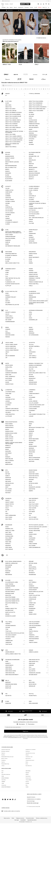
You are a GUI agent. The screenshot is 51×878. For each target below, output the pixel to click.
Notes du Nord (39, 483)
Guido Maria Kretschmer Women (39, 303)
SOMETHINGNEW (39, 587)
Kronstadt (39, 378)
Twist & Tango (39, 642)
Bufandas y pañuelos (5, 751)
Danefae (15, 240)
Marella (15, 445)
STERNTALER (39, 599)
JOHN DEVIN (39, 352)
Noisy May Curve (39, 474)
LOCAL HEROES (39, 401)
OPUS (39, 513)
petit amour (15, 549)
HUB (39, 316)
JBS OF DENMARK (15, 355)
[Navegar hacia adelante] (46, 7)
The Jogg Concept (15, 635)
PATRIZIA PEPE (15, 536)
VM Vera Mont (39, 674)
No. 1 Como (15, 489)
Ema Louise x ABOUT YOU (15, 263)
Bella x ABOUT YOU (15, 167)
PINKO (39, 536)
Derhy (39, 231)
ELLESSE (15, 259)
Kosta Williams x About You (39, 372)
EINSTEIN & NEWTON (15, 253)
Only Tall (39, 509)
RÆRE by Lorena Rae (15, 563)
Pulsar (13, 818)
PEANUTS (15, 543)
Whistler (15, 686)
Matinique (15, 453)
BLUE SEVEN (15, 180)
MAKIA (15, 429)
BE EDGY (15, 160)
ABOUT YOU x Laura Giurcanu (15, 140)
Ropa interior (28, 758)
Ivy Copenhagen (39, 335)
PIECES (39, 532)
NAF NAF (15, 474)
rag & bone (15, 565)
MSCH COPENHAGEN (39, 457)
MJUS (39, 437)
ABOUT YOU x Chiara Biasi (15, 122)
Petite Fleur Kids (39, 528)
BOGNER (39, 154)
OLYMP (15, 509)
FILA (15, 276)
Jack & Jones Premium (15, 350)
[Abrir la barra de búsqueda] (48, 7)
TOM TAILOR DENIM (39, 621)
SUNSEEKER (39, 608)
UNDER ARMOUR (15, 652)
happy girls (15, 316)
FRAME (39, 268)
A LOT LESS (15, 101)
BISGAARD (15, 173)
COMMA (39, 206)
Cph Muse (39, 215)
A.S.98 (15, 103)
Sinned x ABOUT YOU (15, 608)
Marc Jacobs (15, 437)
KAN (15, 369)
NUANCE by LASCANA (39, 487)
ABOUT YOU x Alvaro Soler (15, 116)
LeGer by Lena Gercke (15, 408)
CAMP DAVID (15, 192)
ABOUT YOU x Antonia (15, 118)
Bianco (15, 171)
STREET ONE (39, 602)
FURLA (39, 285)
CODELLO (39, 197)
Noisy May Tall (39, 477)
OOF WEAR (39, 511)
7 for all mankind (39, 93)
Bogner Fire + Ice (39, 156)
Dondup (39, 237)
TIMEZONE (15, 642)
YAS (15, 693)
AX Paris (39, 144)
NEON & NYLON (15, 483)
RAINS (15, 569)
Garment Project (15, 297)
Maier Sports (15, 427)
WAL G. (15, 680)
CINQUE (15, 218)
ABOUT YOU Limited (15, 110)
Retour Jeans (39, 563)
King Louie (39, 371)
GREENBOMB (39, 297)
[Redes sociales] (2, 799)
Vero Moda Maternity (15, 674)
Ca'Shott (15, 186)
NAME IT (15, 475)
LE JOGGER (15, 403)
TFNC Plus (15, 631)
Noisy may (39, 472)
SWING (39, 612)
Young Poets (39, 695)
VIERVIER (39, 665)
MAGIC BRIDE (15, 423)
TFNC (15, 629)
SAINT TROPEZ (15, 584)
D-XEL (15, 229)
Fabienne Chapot (15, 268)
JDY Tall (39, 344)
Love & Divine (39, 408)
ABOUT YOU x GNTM (15, 129)
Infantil (11, 3)
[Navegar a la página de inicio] (8, 794)
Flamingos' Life (15, 282)
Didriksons (39, 233)
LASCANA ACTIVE (15, 399)
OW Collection (39, 519)
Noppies (39, 479)
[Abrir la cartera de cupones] (38, 4)
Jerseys (2, 765)
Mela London (15, 460)
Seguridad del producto (32, 820)
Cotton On (39, 210)
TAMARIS (3, 781)
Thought (15, 638)
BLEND (15, 175)
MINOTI (39, 433)
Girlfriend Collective (15, 304)
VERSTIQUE (39, 663)
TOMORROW (39, 627)
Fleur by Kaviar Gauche (15, 283)
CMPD (39, 194)
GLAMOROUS (39, 291)
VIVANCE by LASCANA (39, 672)
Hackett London (15, 312)
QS (15, 555)
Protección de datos (30, 818)
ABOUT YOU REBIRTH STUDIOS (15, 112)
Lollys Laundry (39, 403)
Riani (39, 565)
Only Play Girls (39, 506)
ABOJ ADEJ (15, 105)
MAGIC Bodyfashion (15, 422)
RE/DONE (15, 570)
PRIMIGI (39, 541)
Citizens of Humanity (15, 222)
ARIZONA (39, 133)
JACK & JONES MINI (15, 346)
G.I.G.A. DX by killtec (15, 291)
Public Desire (39, 543)
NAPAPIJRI (15, 477)
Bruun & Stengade (39, 173)
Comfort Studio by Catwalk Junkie (39, 204)
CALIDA (15, 188)
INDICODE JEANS (15, 335)
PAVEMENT (15, 540)
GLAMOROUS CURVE (39, 293)
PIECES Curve (39, 534)
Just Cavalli (39, 355)
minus (39, 435)
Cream (39, 219)
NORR (39, 481)
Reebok (15, 572)
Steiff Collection (39, 595)
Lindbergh (39, 389)
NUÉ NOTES (39, 489)
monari (39, 442)
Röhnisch (39, 572)
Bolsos (27, 762)
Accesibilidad (23, 820)
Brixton (39, 163)
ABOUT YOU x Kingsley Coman (15, 138)
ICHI (15, 331)
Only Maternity (39, 498)
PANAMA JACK (15, 528)
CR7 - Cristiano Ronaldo (39, 217)
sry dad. (39, 593)
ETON (39, 261)
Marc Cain (15, 435)
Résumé (39, 561)
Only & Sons (39, 507)
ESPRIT (39, 255)
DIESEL (39, 235)
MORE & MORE (39, 446)
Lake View (15, 393)
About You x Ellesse (15, 125)
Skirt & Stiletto (15, 612)
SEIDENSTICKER (15, 593)
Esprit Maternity (39, 257)
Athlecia (39, 138)
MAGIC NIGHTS (15, 425)
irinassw (39, 333)
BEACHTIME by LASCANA (15, 161)
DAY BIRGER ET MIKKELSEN (15, 246)
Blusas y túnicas (4, 758)
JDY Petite (39, 342)
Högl (39, 312)
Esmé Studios (39, 253)
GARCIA (15, 295)
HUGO (39, 317)
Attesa (39, 140)
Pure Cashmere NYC (39, 547)
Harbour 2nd (15, 317)
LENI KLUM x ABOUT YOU (15, 410)
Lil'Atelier (15, 416)
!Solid (39, 584)
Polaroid (39, 540)
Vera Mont (15, 667)
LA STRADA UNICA (15, 391)
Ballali (15, 154)
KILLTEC (39, 369)
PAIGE (15, 526)
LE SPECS (15, 404)
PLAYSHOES (39, 538)
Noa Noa (15, 492)
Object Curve (15, 502)
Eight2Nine (15, 251)
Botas (27, 763)
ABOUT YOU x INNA (15, 134)
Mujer (2, 3)
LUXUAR (39, 416)
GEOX (15, 299)
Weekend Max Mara (15, 684)
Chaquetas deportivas (5, 749)
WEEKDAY (15, 682)
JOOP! (39, 353)
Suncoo (39, 606)
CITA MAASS (15, 220)
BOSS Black (39, 160)
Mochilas (3, 754)
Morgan (39, 448)
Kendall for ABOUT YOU (39, 363)
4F (15, 95)
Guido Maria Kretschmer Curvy (39, 300)
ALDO (39, 118)
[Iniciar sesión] (41, 4)
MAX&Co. (15, 456)
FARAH (15, 270)
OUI (39, 515)
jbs (15, 353)
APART (39, 129)
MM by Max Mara (39, 438)
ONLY (15, 513)
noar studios (39, 470)
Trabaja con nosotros (20, 818)
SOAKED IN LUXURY (15, 616)
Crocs (39, 221)
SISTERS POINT (15, 610)
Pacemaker (15, 525)
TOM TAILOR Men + (39, 623)
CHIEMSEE (15, 214)
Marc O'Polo (15, 438)
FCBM (15, 272)
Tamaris (15, 623)
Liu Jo (39, 395)
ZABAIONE (15, 703)
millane (39, 429)
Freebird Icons (39, 276)
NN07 (15, 487)
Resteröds (15, 574)
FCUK (15, 274)
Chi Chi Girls (15, 210)
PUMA (2, 776)
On (15, 511)
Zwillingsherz (39, 703)
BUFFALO (39, 176)
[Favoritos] (46, 4)
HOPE (39, 314)
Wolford (39, 682)
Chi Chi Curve (15, 209)
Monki (39, 444)
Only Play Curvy (39, 504)
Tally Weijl (15, 621)
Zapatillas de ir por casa (30, 753)
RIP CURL (39, 570)
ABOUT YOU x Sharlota (39, 105)
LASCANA (15, 397)
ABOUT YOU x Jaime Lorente (15, 136)
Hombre (7, 3)
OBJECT (15, 500)
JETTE (39, 348)
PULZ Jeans (39, 545)
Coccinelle (39, 195)
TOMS (39, 629)
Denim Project (39, 229)
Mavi (15, 455)
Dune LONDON (39, 243)
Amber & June (39, 122)
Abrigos (27, 754)
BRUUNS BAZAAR (39, 175)
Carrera (15, 195)
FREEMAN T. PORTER (39, 278)
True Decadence (39, 638)
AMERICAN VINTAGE (39, 123)
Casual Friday (15, 199)
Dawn (15, 244)
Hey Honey (15, 319)
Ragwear (15, 567)
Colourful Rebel (39, 201)
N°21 (15, 470)
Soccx (39, 580)
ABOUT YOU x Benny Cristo (15, 120)
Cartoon (15, 197)
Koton (39, 374)
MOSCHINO (39, 452)
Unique (39, 650)
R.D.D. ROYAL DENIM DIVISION (15, 561)
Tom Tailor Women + (39, 625)
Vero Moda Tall (39, 661)
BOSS (39, 158)
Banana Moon (15, 156)
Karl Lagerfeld (15, 376)
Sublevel (39, 604)
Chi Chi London (15, 212)
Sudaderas (3, 760)
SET (15, 604)
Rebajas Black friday (5, 763)
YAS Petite (15, 695)
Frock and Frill (39, 283)
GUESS (39, 299)
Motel (39, 453)
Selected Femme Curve (15, 599)
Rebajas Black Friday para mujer (7, 756)
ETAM (39, 259)
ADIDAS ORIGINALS (5, 778)
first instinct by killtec (15, 278)
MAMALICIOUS (15, 431)
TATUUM (15, 627)
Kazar (15, 382)
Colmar (39, 199)
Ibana (15, 327)
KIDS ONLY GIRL (39, 367)
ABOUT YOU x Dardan (15, 123)
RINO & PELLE (39, 569)
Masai (15, 449)
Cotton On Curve (39, 213)
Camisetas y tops (29, 756)
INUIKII (39, 327)
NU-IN (39, 485)
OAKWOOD (15, 498)
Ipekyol (39, 331)
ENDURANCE (39, 251)
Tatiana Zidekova (15, 625)
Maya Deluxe (15, 458)
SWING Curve (39, 614)
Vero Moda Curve (15, 671)
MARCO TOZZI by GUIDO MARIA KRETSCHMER (15, 443)
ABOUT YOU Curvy (15, 108)
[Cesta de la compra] (49, 4)
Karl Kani (15, 374)
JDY (15, 357)
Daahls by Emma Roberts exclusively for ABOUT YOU (15, 232)
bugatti (39, 178)
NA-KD (15, 472)
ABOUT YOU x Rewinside (39, 103)
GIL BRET (15, 302)
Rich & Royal (39, 567)
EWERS (39, 263)
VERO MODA (15, 669)
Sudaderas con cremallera (31, 749)
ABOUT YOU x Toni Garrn (39, 110)
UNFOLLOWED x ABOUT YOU (15, 653)
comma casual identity (39, 208)
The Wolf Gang (15, 636)
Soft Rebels (39, 582)
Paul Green (15, 538)
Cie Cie (15, 216)
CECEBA (15, 203)
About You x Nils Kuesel (39, 101)
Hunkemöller (39, 319)
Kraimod (39, 376)
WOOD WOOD (39, 684)
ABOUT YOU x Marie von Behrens (15, 144)
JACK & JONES (15, 342)
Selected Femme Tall (15, 602)
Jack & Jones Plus (15, 348)
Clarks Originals (39, 186)
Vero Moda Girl (15, 672)
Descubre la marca (9, 60)
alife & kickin (39, 120)
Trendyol (39, 635)
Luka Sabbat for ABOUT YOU (39, 414)
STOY (39, 601)
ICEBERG (15, 329)
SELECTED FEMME (15, 597)
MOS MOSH (39, 450)
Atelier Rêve (39, 137)
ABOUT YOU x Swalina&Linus (39, 108)
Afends (39, 112)
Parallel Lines (15, 530)
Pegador (15, 545)
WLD (39, 680)
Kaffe (15, 363)
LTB (39, 412)
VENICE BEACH (15, 665)
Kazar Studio (15, 384)
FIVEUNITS (15, 280)
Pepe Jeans (15, 547)
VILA (39, 667)
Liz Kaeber (39, 397)
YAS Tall (39, 693)
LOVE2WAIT (39, 410)
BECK (15, 163)
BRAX (39, 161)
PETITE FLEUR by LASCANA (39, 525)
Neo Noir (15, 481)
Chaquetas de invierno (30, 760)
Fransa (39, 270)
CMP (39, 192)
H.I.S (15, 310)
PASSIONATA (15, 534)
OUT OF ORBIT (39, 517)
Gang (15, 293)
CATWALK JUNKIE (15, 201)
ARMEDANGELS (39, 135)
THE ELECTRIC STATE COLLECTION (15, 633)
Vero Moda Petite (39, 659)
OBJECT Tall (15, 506)
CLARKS (15, 224)
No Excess (15, 490)
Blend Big (15, 176)
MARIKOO (15, 447)
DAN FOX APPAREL (15, 238)
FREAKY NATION (39, 274)
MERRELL (39, 422)
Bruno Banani (39, 167)
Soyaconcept (39, 589)
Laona (15, 395)
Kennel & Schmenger (39, 365)
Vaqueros (3, 753)
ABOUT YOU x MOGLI (15, 146)
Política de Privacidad (8, 736)
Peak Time (15, 541)
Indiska (15, 336)
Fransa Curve (39, 272)
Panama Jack (28, 778)
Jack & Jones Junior (15, 344)
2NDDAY (15, 93)
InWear (39, 329)
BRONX (39, 165)
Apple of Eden (39, 131)
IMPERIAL (15, 333)
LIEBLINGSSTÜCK (15, 414)
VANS (15, 661)
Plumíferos (28, 751)
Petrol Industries (39, 530)
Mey (39, 425)
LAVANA (15, 401)
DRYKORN (39, 241)
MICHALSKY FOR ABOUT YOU (39, 427)
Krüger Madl (39, 384)
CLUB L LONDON (39, 190)
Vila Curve (39, 669)
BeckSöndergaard (15, 165)
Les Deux (15, 412)
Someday (39, 586)
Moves (39, 455)
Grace (39, 295)
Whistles (15, 688)
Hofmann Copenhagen (39, 310)
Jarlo (15, 352)
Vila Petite (39, 671)
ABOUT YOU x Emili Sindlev (15, 127)
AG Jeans (39, 114)
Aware (39, 142)
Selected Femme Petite (15, 601)
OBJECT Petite (15, 504)
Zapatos (3, 762)
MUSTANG (39, 461)
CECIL (15, 205)
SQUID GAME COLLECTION (39, 591)
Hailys (15, 314)
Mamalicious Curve (15, 433)
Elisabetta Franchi (15, 255)
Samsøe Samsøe (15, 586)
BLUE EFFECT (15, 178)
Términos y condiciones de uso (41, 818)
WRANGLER (39, 686)
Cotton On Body (39, 212)
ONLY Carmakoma (15, 515)
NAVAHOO (15, 479)
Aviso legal (17, 820)
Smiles (15, 614)
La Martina (15, 389)
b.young (15, 152)
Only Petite (39, 500)
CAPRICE (15, 194)
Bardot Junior (15, 158)
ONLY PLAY (39, 502)
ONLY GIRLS (15, 519)
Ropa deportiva (29, 765)
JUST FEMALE (39, 357)
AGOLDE (39, 116)
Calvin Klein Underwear (5, 774)
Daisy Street (15, 234)
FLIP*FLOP (15, 285)
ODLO (15, 507)
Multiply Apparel (39, 459)
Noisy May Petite (39, 475)
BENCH (15, 169)
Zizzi (39, 701)
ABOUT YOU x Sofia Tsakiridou (39, 106)
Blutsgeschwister (39, 152)
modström (39, 440)
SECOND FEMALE (15, 591)
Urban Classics (39, 652)
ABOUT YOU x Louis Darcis (15, 141)
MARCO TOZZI (15, 440)
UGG (15, 650)
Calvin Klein (3, 779)
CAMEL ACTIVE (15, 190)
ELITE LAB (15, 257)
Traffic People (39, 631)
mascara (15, 451)
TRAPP (39, 633)
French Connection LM (39, 282)
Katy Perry (15, 380)
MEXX (39, 423)
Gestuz (15, 300)
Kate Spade (15, 378)
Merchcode (15, 464)
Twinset (39, 640)
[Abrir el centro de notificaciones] (43, 4)
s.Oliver (15, 580)
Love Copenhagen (39, 406)
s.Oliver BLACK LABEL (15, 582)
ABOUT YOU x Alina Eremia (15, 114)
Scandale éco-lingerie (15, 589)
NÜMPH (39, 490)
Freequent (39, 280)
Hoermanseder (15, 321)
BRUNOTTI (39, 169)
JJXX (39, 350)
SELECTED (15, 595)
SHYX (15, 606)
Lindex (39, 391)
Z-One (15, 701)
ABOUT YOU (15, 106)
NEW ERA (15, 485)
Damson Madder (15, 236)
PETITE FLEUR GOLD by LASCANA (39, 526)
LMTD (39, 399)
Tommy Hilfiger (28, 779)
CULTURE (39, 223)
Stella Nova (39, 597)
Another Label (39, 125)
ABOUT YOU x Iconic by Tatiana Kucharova (15, 132)
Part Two (15, 532)
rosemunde (39, 574)
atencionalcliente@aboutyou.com (14, 737)
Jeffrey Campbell (39, 346)
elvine (15, 261)
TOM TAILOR (15, 644)
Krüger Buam (39, 382)
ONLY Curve (15, 517)
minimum (39, 431)
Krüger (39, 380)
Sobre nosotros (7, 818)
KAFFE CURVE (15, 365)
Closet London (39, 188)
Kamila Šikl (15, 367)
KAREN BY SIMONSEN (15, 372)
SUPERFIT (39, 610)
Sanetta (15, 587)
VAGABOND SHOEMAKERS (15, 659)
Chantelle (15, 207)
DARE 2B (15, 242)
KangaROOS (15, 371)
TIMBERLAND (15, 640)
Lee (15, 406)
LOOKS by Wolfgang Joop (39, 404)
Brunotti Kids (39, 171)
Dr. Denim (39, 239)
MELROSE (15, 462)
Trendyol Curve (39, 636)
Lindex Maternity (39, 393)
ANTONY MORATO (39, 127)
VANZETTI (15, 663)
